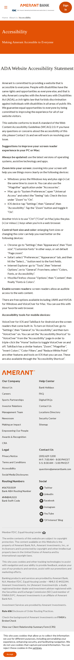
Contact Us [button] (45, 406)
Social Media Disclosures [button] (15, 474)
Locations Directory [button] (49, 412)
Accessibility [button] (9, 468)
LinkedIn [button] (48, 494)
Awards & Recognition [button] (14, 436)
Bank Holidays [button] (46, 387)
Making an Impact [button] (11, 424)
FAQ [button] (41, 393)
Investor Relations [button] (12, 406)
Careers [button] (6, 393)
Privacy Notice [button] (10, 456)
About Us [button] (7, 387)
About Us (13, 17)
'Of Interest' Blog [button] (53, 520)
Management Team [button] (12, 412)
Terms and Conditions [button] (14, 462)
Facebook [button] (49, 500)
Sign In (65, 7)
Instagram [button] (49, 507)
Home (5, 17)
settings (37, 647)
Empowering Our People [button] (15, 430)
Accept (10, 654)
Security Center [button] (47, 418)
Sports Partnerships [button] (13, 399)
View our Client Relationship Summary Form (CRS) (28, 626)
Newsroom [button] (8, 418)
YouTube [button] (49, 513)
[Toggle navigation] (6, 7)
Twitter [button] (48, 487)
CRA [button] (4, 443)
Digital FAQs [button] (45, 399)
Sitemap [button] (43, 424)
